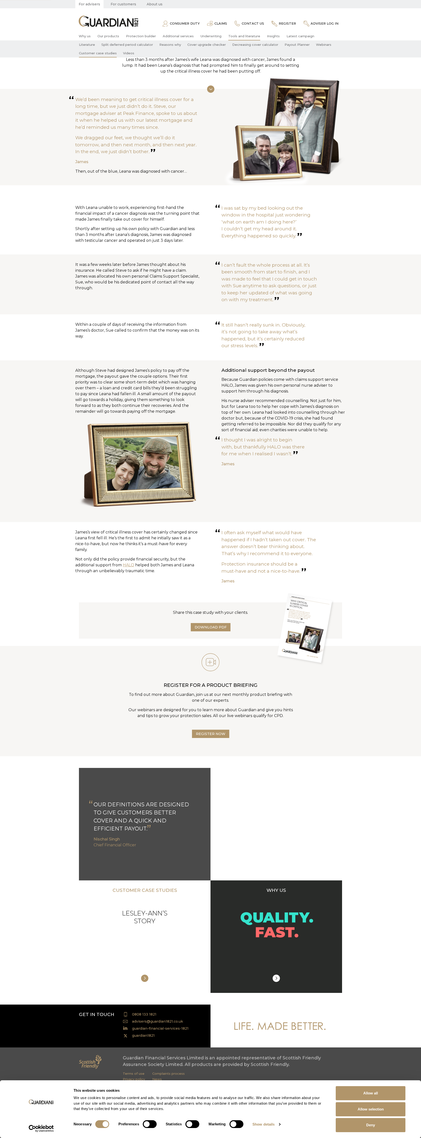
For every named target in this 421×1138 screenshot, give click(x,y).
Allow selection (371, 1109)
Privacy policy (134, 1079)
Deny (370, 1125)
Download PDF (211, 627)
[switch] (150, 1124)
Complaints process (168, 1073)
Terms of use (133, 1073)
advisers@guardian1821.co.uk (157, 1021)
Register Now (210, 734)
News (157, 1079)
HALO (128, 565)
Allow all (370, 1093)
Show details (263, 1124)
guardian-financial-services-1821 (160, 1028)
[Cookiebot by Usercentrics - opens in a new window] (41, 1128)
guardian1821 (143, 1035)
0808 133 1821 (144, 1014)
